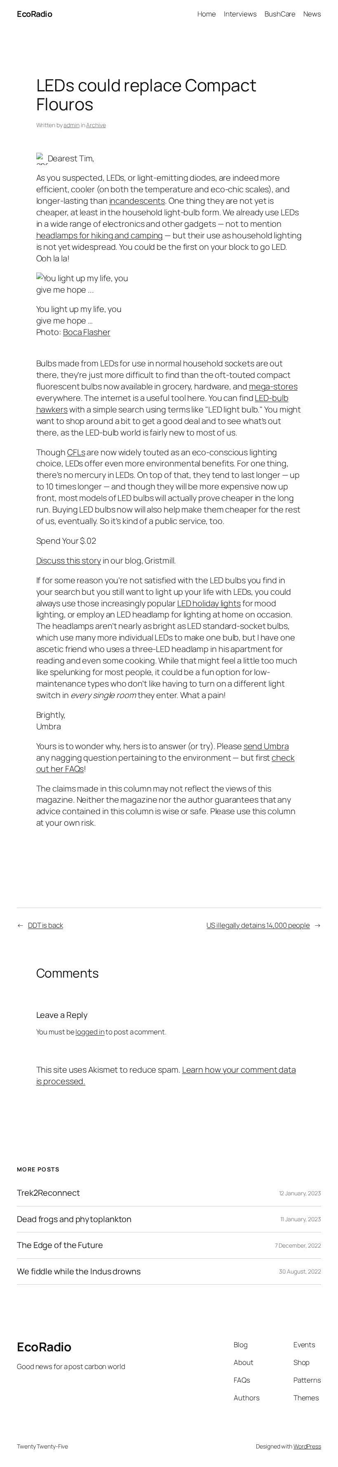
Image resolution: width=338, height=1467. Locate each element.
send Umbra (266, 746)
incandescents (137, 200)
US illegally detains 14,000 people (258, 925)
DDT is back (45, 925)
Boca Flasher (86, 332)
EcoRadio (34, 13)
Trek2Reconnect (48, 1192)
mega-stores (273, 386)
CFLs (76, 452)
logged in (89, 1031)
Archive (96, 125)
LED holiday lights (209, 603)
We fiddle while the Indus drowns (79, 1271)
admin (71, 125)
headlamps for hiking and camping (99, 235)
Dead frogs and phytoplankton (74, 1219)
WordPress (307, 1446)
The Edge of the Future (60, 1245)
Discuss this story (68, 560)
